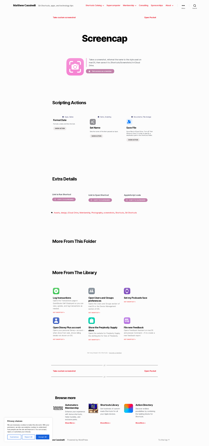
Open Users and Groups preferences (101, 299)
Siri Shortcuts (131, 213)
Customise (14, 437)
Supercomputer (113, 5)
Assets (57, 213)
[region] (28, 430)
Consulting (143, 5)
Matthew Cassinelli (24, 5)
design (64, 213)
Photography (97, 213)
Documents (138, 117)
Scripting (108, 117)
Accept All (43, 437)
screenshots (109, 213)
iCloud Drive (73, 213)
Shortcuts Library (109, 405)
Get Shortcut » (59, 312)
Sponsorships (157, 5)
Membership (128, 5)
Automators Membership (72, 406)
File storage (147, 117)
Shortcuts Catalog (94, 5)
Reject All (28, 437)
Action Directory (144, 405)
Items (102, 117)
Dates (71, 117)
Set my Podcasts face (135, 297)
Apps (66, 117)
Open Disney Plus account (67, 327)
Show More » (70, 423)
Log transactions (62, 297)
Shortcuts (119, 213)
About (168, 5)
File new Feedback (133, 327)
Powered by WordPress (77, 440)
